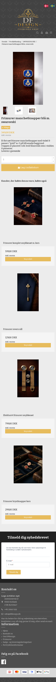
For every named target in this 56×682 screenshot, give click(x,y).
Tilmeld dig (13, 572)
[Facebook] (3, 662)
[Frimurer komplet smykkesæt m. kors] (28, 213)
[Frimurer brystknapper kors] (28, 472)
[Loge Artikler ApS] (28, 20)
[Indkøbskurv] (46, 33)
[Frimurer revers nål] (28, 299)
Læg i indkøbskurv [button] (29, 167)
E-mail (9, 561)
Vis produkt (28, 259)
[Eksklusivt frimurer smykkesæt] (28, 385)
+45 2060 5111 (10, 609)
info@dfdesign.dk (12, 614)
